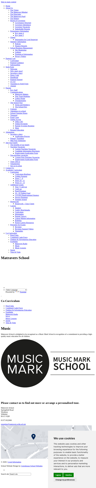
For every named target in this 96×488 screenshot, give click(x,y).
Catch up (18, 189)
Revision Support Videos (24, 229)
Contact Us (10, 168)
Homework (14, 202)
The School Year (16, 103)
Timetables (19, 231)
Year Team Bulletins (22, 96)
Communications (16, 92)
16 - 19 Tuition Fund (22, 193)
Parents (8, 88)
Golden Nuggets (21, 176)
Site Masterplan (20, 50)
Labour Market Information (25, 218)
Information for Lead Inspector (26, 40)
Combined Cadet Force (19, 237)
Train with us (15, 162)
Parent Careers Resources (24, 223)
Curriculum (14, 61)
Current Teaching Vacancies (25, 149)
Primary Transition (17, 138)
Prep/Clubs (14, 235)
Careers (13, 206)
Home (8, 6)
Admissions (10, 132)
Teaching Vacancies (17, 147)
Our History (14, 19)
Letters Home (20, 98)
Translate (23, 292)
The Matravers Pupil (17, 16)
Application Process (22, 136)
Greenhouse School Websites (31, 466)
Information (19, 214)
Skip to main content (8, 2)
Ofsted (12, 37)
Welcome (13, 69)
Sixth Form (10, 67)
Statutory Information (18, 42)
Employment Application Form (26, 153)
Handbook (14, 77)
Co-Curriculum (11, 233)
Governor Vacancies (22, 27)
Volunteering (15, 164)
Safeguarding (15, 65)
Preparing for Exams (18, 225)
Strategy (18, 208)
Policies (18, 44)
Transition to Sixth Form (19, 84)
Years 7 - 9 (19, 178)
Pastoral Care (10, 59)
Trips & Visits (15, 252)
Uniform (13, 109)
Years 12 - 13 (20, 183)
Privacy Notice (20, 56)
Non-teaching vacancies (19, 155)
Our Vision (14, 10)
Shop (17, 128)
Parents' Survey (20, 216)
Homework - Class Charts (24, 204)
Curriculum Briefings (23, 174)
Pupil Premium (20, 191)
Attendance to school (18, 111)
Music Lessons (20, 248)
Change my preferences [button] (65, 480)
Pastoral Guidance (17, 63)
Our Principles (15, 14)
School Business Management (21, 48)
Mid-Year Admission (18, 141)
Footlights (14, 242)
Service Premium (21, 197)
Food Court (14, 117)
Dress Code (14, 75)
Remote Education (17, 130)
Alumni (13, 86)
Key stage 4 (19, 33)
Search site (5, 474)
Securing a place (16, 73)
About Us (9, 8)
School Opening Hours (18, 113)
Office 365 (19, 122)
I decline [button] (68, 475)
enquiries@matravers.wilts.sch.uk (13, 424)
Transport (13, 115)
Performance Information (19, 31)
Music (17, 246)
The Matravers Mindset (19, 12)
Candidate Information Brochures (27, 151)
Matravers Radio (21, 244)
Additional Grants (17, 185)
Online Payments (21, 124)
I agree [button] (58, 475)
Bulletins (18, 221)
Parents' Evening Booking (24, 126)
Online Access (15, 120)
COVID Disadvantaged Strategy (27, 195)
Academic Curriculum (14, 170)
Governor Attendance (23, 25)
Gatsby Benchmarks (22, 210)
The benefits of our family (20, 145)
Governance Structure (23, 23)
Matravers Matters (21, 94)
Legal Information (14, 462)
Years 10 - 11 (20, 181)
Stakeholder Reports (22, 29)
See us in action (16, 166)
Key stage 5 (19, 35)
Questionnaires (20, 101)
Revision (18, 227)
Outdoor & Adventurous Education (23, 239)
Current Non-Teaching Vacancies (27, 157)
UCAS (12, 82)
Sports (12, 250)
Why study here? (16, 71)
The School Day (21, 107)
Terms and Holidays (22, 105)
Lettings (18, 52)
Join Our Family (12, 143)
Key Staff (13, 90)
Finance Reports (21, 46)
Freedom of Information (24, 54)
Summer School (21, 200)
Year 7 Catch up (21, 187)
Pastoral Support (16, 80)
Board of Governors (17, 21)
